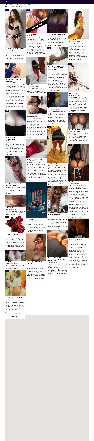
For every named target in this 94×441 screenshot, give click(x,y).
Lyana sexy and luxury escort (36, 115)
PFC (6, 1)
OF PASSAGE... (31, 34)
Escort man (30, 219)
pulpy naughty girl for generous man (12, 138)
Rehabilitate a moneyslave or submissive (15, 80)
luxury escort (73, 93)
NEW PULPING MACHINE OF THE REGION (36, 160)
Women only (52, 108)
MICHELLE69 (73, 40)
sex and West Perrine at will (56, 34)
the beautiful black (54, 214)
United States (19, 4)
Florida (24, 4)
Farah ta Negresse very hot (78, 129)
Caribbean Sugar (53, 163)
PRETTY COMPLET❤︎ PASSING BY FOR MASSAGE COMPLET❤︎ (57, 259)
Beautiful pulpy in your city (14, 297)
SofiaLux (71, 182)
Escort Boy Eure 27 (12, 234)
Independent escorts (9, 4)
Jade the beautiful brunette (77, 239)
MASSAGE (30, 84)
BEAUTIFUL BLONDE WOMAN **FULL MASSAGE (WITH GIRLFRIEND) (57, 67)
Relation (8, 261)
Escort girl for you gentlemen (15, 184)
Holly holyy (9, 207)
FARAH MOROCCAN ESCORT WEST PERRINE (15, 49)
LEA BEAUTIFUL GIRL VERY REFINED (35, 262)
